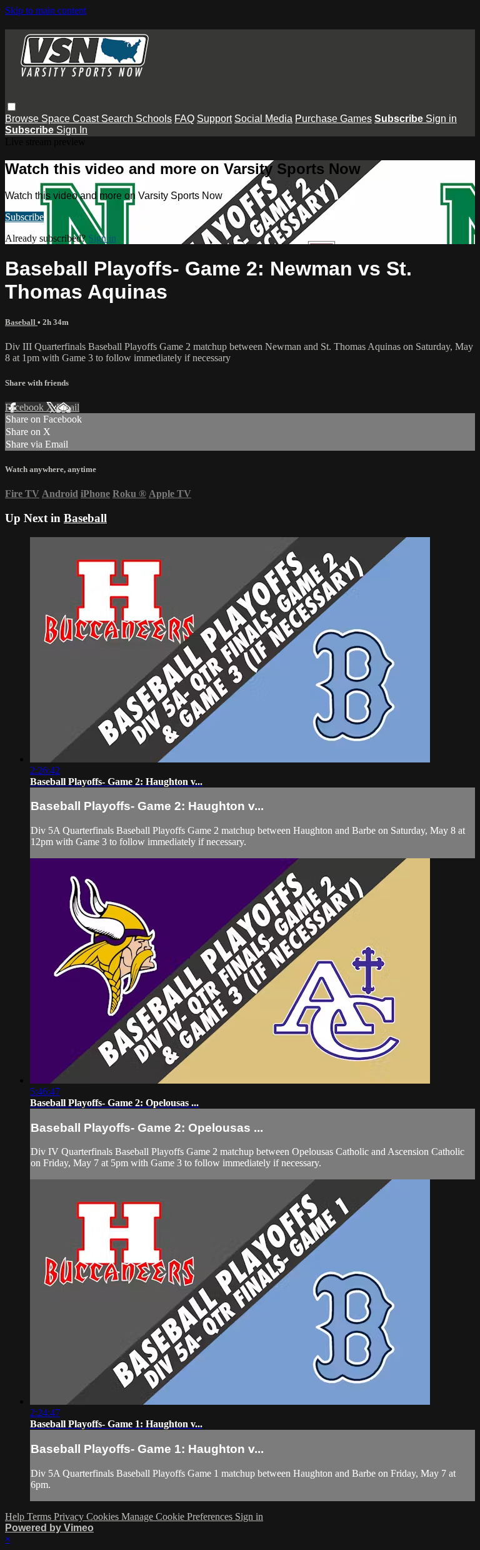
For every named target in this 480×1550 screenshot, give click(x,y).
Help (16, 1516)
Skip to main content (45, 10)
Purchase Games (333, 118)
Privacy (70, 1516)
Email (67, 407)
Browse (23, 118)
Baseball (21, 322)
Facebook (25, 407)
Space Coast (71, 118)
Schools (154, 118)
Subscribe (24, 217)
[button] (12, 107)
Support (214, 118)
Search (118, 118)
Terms (40, 1516)
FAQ (184, 118)
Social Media (263, 118)
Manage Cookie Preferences (178, 1516)
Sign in (441, 118)
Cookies (103, 1516)
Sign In (72, 130)
